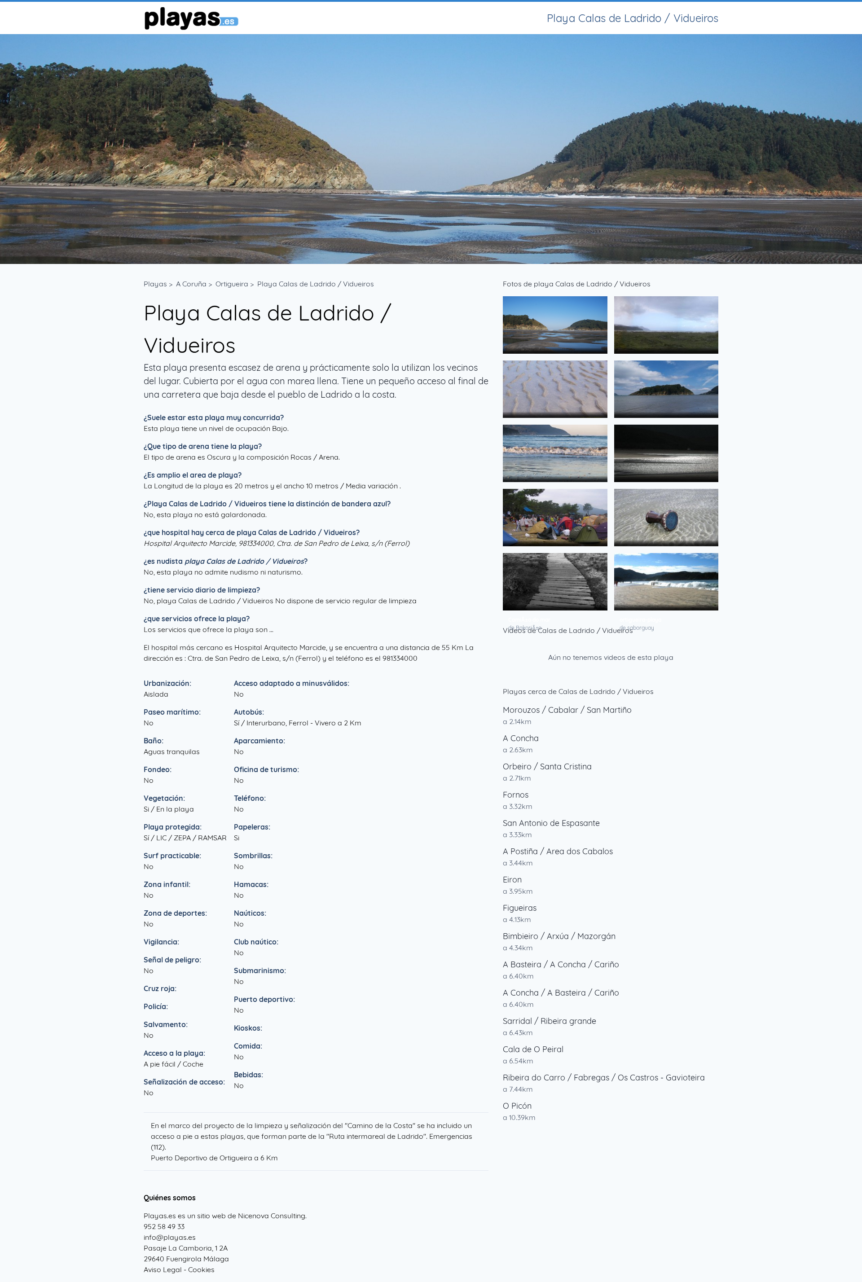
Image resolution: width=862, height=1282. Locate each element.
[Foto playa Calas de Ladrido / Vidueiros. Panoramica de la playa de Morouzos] (666, 325)
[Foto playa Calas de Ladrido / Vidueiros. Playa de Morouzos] (555, 325)
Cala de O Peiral (533, 1049)
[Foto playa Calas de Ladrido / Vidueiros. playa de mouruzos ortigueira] (555, 389)
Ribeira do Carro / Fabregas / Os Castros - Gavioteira (604, 1077)
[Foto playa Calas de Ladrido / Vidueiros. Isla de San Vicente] (666, 389)
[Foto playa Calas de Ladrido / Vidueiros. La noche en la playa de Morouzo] (666, 453)
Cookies (201, 1269)
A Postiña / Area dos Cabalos (558, 851)
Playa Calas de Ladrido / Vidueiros (315, 283)
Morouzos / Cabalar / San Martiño (567, 710)
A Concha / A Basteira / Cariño (561, 993)
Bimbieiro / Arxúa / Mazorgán (559, 936)
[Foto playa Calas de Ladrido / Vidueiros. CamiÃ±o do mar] (555, 581)
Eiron (512, 879)
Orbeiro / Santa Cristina (547, 766)
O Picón (517, 1106)
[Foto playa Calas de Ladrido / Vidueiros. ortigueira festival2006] (555, 517)
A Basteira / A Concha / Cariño (561, 964)
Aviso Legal (163, 1269)
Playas (155, 283)
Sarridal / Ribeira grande (549, 1021)
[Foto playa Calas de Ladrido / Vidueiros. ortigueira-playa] (666, 581)
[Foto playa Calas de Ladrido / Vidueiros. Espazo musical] (666, 517)
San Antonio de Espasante (551, 823)
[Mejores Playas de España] (191, 18)
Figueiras (520, 908)
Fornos (515, 795)
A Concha (521, 738)
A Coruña (191, 283)
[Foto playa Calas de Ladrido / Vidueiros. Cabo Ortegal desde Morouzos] (555, 453)
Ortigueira (232, 283)
